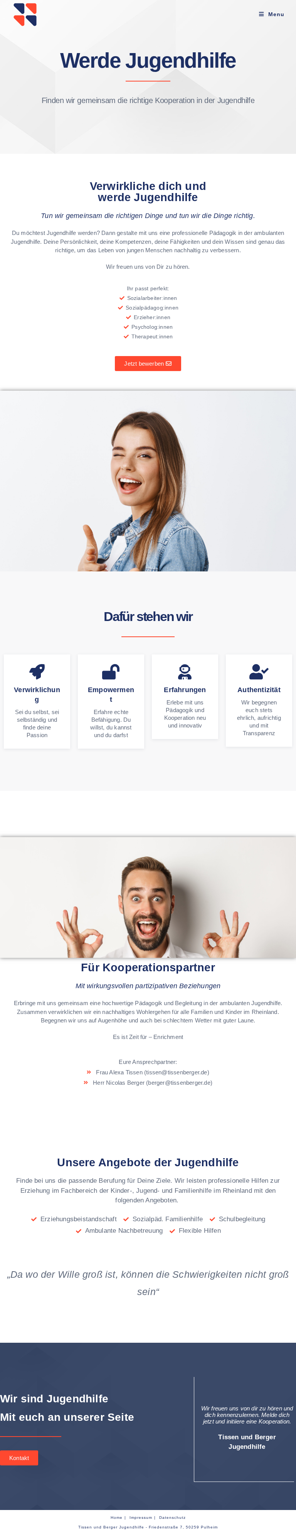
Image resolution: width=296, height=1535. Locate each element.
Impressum (141, 1517)
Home (117, 1517)
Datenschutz (172, 1517)
